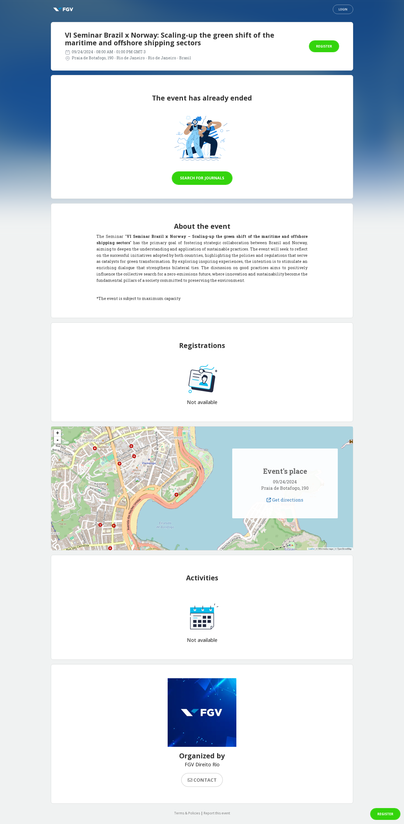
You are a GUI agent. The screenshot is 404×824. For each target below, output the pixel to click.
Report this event (217, 813)
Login (343, 9)
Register (324, 46)
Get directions (287, 500)
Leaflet (311, 548)
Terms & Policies (187, 813)
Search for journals (202, 177)
